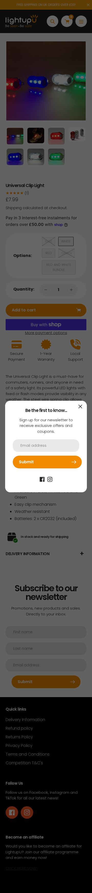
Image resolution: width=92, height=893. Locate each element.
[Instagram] (49, 479)
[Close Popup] (80, 406)
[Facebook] (42, 479)
